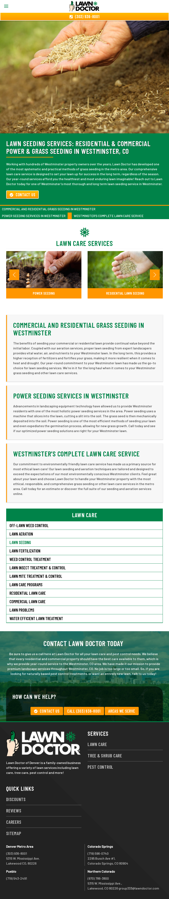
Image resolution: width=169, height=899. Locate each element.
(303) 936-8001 (16, 853)
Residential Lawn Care (27, 593)
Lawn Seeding (20, 542)
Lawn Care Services (84, 243)
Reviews (13, 810)
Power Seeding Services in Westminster (34, 216)
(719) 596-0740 (98, 853)
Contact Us (25, 194)
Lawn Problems (21, 610)
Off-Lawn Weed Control (29, 525)
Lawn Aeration (21, 533)
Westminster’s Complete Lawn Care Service (108, 216)
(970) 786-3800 (98, 878)
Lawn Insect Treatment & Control (37, 567)
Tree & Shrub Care (105, 755)
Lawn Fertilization (24, 550)
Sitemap (13, 833)
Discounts (16, 799)
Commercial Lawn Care (27, 601)
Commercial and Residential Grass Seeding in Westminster (48, 209)
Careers (13, 822)
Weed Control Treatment (30, 559)
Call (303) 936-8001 (84, 711)
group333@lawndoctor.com (139, 888)
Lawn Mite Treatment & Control (35, 576)
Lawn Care (97, 744)
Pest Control (100, 767)
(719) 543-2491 (16, 878)
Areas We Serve (121, 711)
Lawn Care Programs (25, 584)
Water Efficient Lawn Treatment (36, 618)
